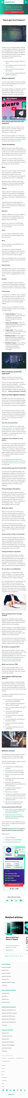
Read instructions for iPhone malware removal (13, 815)
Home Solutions (6, 964)
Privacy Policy (4, 1058)
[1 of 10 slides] (6, 956)
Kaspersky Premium (6, 973)
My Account (26, 2)
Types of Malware (10, 837)
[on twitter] (12, 900)
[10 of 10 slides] (22, 956)
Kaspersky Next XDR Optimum (8, 1019)
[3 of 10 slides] (9, 956)
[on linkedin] (16, 900)
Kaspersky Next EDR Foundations (9, 1013)
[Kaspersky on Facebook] (3, 1090)
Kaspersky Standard (6, 967)
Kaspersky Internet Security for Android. (14, 811)
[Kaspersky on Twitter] (7, 1090)
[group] (14, 937)
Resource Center (4, 1077)
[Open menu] (2, 2)
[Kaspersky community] (21, 1090)
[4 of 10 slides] (11, 956)
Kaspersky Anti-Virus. (15, 141)
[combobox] (22, 2)
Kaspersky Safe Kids (6, 976)
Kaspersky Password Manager (8, 982)
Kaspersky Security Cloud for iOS (12, 462)
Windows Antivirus (6, 1002)
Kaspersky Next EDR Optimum (8, 1016)
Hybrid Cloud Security (6, 1048)
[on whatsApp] (21, 900)
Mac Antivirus (5, 996)
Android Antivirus (5, 993)
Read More (9, 950)
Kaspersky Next (5, 1033)
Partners (3, 1071)
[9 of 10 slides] (20, 956)
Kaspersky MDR (5, 1039)
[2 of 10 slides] (8, 956)
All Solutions (4, 985)
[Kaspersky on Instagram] (18, 1090)
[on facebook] (7, 900)
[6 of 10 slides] (15, 956)
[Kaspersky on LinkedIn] (10, 1090)
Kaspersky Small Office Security (9, 1010)
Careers (3, 1086)
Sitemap (3, 1083)
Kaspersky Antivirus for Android (17, 461)
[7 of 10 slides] (17, 956)
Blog (2, 1074)
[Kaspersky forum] (25, 1090)
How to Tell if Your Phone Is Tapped (12, 938)
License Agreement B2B (5, 1061)
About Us (3, 1068)
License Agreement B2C (20, 1058)
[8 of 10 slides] (18, 956)
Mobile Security (5, 999)
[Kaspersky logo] (10, 2)
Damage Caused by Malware (13, 839)
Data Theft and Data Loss (12, 842)
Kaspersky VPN (5, 979)
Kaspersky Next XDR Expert (8, 1042)
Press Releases (4, 1080)
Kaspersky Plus (5, 970)
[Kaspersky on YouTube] (14, 1090)
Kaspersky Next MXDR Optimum (9, 1022)
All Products (4, 1025)
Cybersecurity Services (7, 1036)
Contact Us (3, 1065)
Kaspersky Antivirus (11, 74)
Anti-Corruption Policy (11, 1058)
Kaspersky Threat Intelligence (8, 1045)
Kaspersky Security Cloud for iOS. (14, 817)
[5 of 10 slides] (13, 956)
